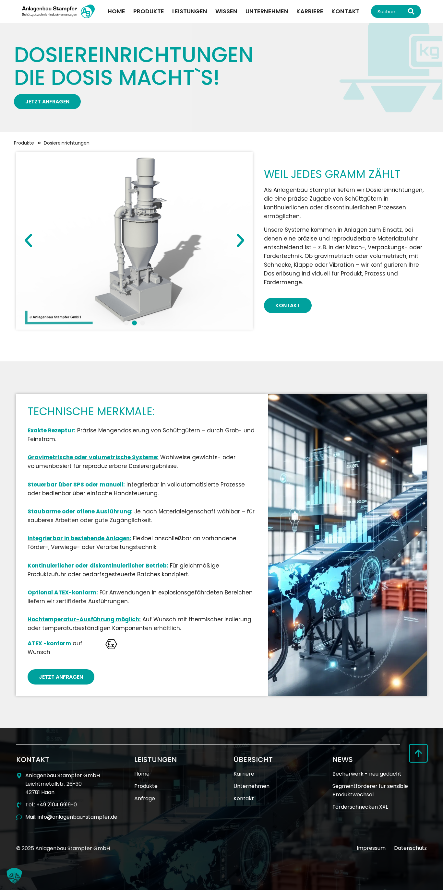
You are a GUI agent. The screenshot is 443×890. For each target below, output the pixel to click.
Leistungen (189, 11)
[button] (28, 241)
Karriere (309, 11)
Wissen (226, 11)
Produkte (148, 11)
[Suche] (413, 11)
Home (116, 11)
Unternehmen (266, 11)
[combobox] (388, 11)
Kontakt (345, 11)
